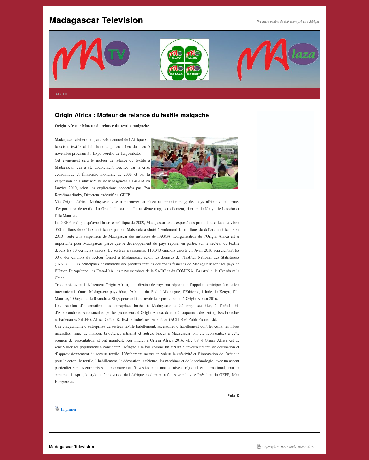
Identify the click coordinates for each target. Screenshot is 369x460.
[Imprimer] (57, 409)
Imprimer (68, 409)
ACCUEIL (63, 94)
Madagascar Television (96, 19)
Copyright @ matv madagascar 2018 (288, 446)
